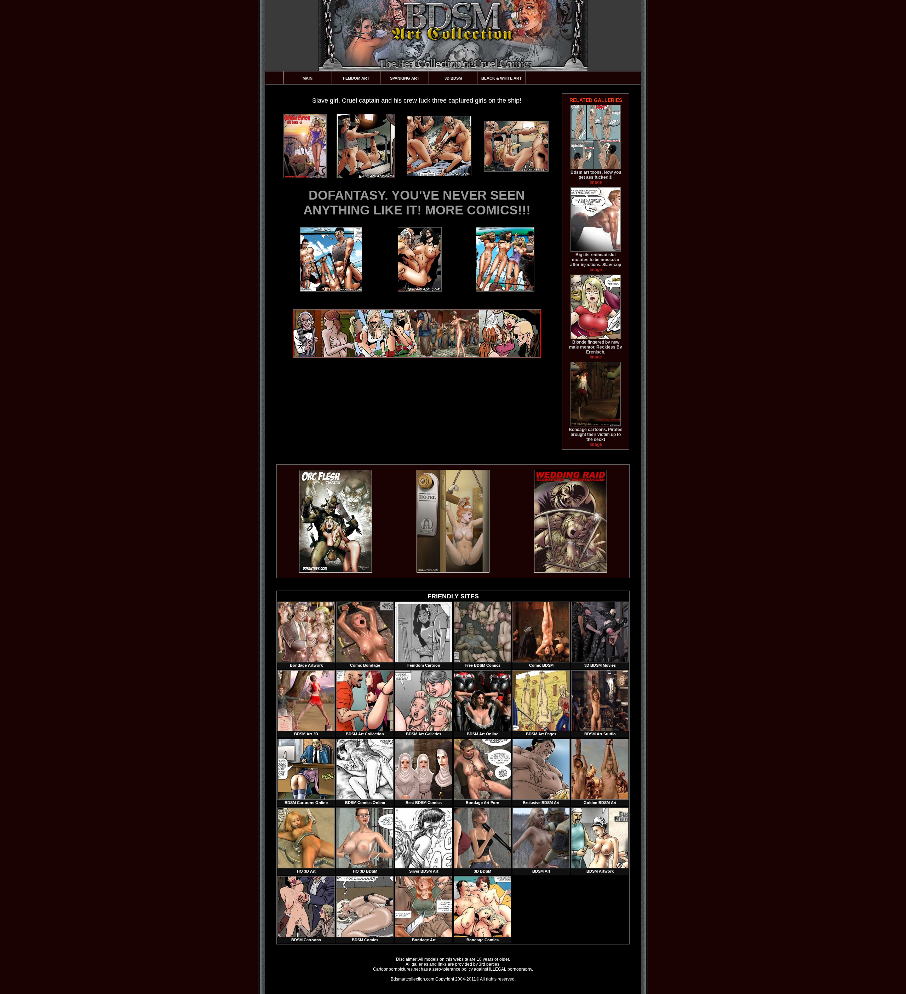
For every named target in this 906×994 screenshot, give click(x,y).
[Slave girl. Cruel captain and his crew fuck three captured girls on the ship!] (304, 146)
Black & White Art (501, 78)
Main (307, 78)
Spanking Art (404, 78)
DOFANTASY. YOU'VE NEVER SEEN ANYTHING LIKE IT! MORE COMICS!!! (417, 202)
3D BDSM (453, 78)
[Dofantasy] (335, 571)
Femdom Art (356, 78)
